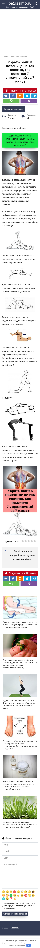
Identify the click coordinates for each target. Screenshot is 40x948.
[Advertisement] (20, 31)
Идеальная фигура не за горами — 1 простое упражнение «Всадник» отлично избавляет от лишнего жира (19, 704)
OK (29, 945)
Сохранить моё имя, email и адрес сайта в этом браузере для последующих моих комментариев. (20, 905)
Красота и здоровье (13, 109)
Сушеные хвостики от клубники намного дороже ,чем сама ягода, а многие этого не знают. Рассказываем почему (20, 664)
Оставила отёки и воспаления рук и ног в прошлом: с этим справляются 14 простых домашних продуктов (20, 745)
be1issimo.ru (20, 3)
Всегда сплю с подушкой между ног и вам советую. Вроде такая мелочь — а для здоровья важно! (20, 624)
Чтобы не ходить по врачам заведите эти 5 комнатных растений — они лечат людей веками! (20, 824)
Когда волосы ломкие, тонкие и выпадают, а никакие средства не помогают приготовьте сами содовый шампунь (19, 785)
